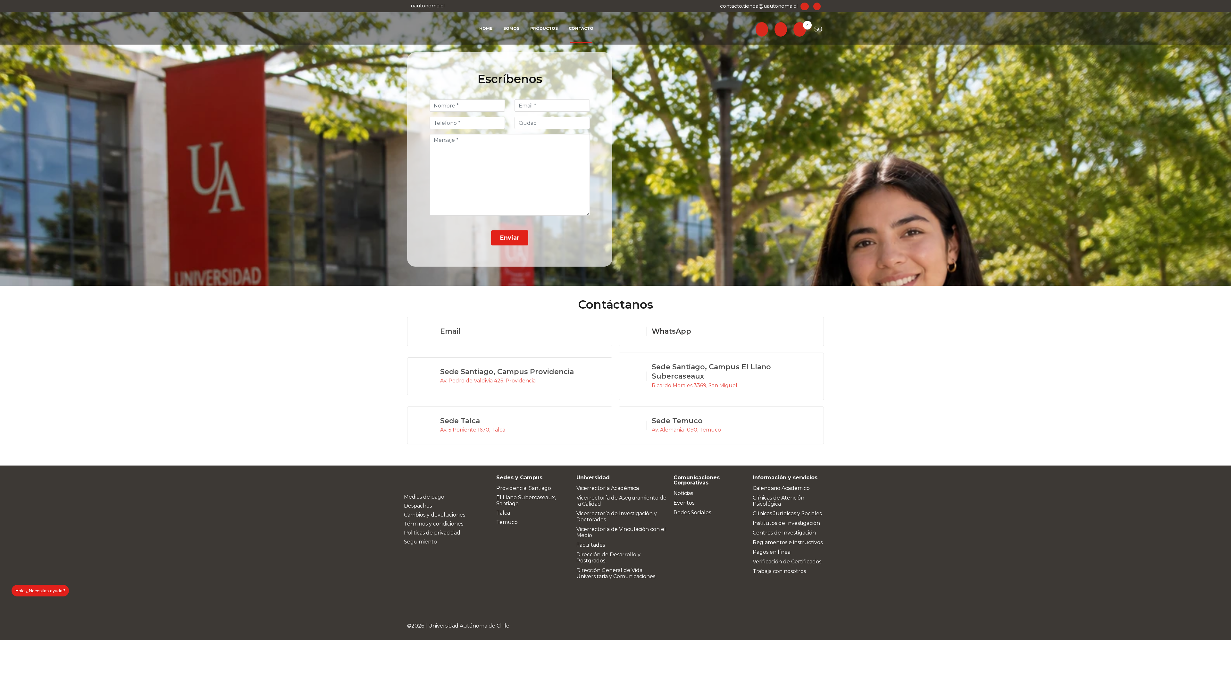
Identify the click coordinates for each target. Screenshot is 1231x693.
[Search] (762, 28)
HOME (485, 28)
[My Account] (781, 28)
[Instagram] (422, 481)
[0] (799, 28)
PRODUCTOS (544, 28)
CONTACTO (581, 28)
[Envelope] (447, 481)
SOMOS (511, 28)
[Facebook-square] (410, 481)
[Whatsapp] (435, 481)
